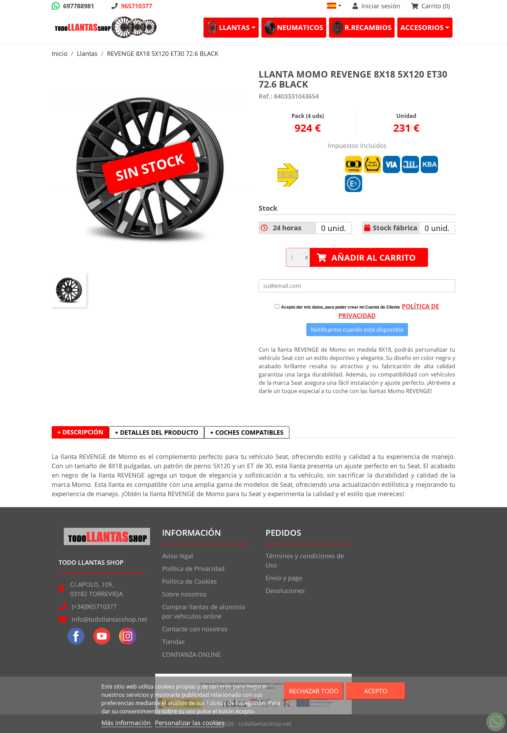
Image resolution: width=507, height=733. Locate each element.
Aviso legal (177, 556)
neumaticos (300, 27)
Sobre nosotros (184, 594)
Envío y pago (284, 578)
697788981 (78, 6)
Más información (126, 723)
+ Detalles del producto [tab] (156, 432)
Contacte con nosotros (195, 629)
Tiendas (173, 641)
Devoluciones (285, 590)
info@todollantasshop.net (109, 619)
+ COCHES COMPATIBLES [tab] (247, 432)
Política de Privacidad (193, 568)
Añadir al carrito (373, 257)
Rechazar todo (314, 690)
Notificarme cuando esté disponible (357, 329)
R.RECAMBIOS (368, 27)
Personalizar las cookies (190, 723)
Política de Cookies (189, 581)
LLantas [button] (234, 27)
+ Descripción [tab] (80, 432)
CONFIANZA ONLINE (191, 654)
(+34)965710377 (94, 606)
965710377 (136, 6)
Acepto (375, 690)
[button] (334, 5)
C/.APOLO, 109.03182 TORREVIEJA (96, 589)
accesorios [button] (422, 27)
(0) (435, 6)
